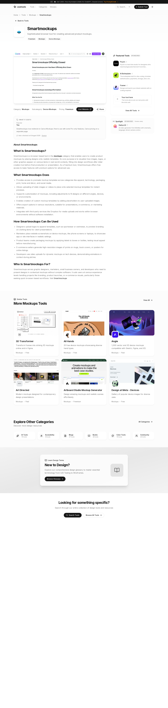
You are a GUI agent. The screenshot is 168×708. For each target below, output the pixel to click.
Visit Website (83, 109)
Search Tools (74, 515)
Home (16, 15)
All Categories (144, 422)
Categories (43, 7)
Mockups (32, 15)
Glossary (53, 7)
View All (146, 300)
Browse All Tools (92, 515)
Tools (32, 7)
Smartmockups (60, 278)
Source (44, 135)
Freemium (69, 109)
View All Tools (131, 110)
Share (101, 109)
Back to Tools (23, 21)
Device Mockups (49, 109)
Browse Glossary (53, 479)
